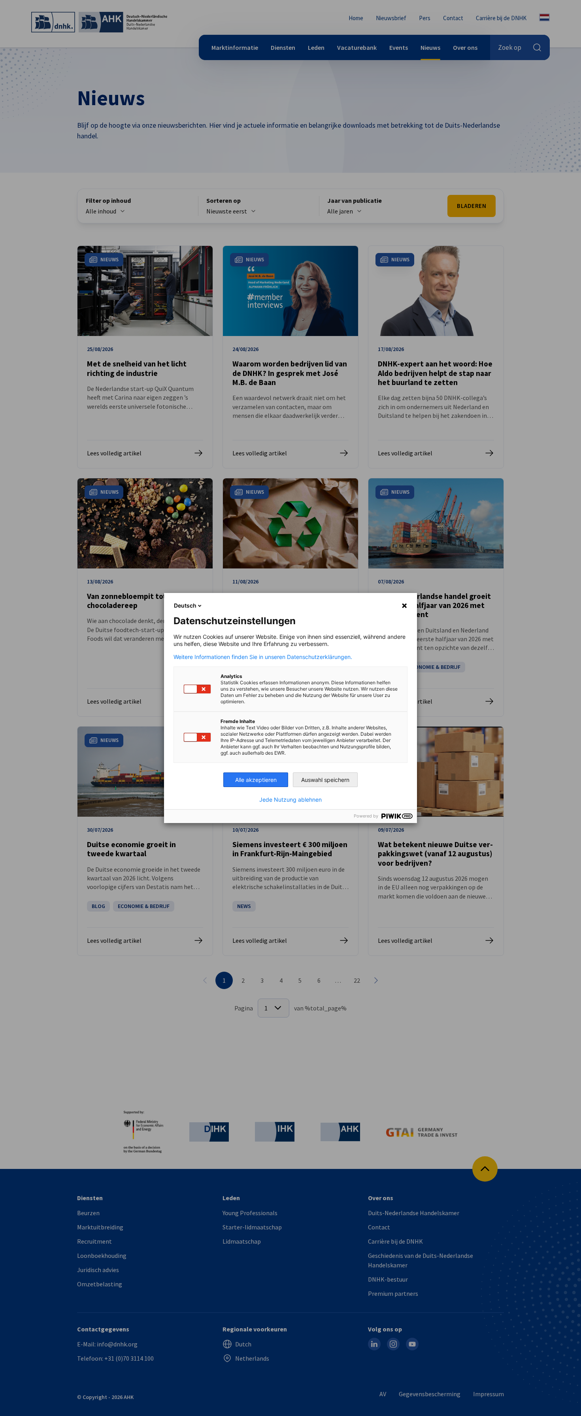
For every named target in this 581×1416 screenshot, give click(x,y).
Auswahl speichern (325, 779)
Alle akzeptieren (256, 779)
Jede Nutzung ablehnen (290, 800)
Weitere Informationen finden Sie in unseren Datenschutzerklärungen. (263, 657)
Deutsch (185, 605)
